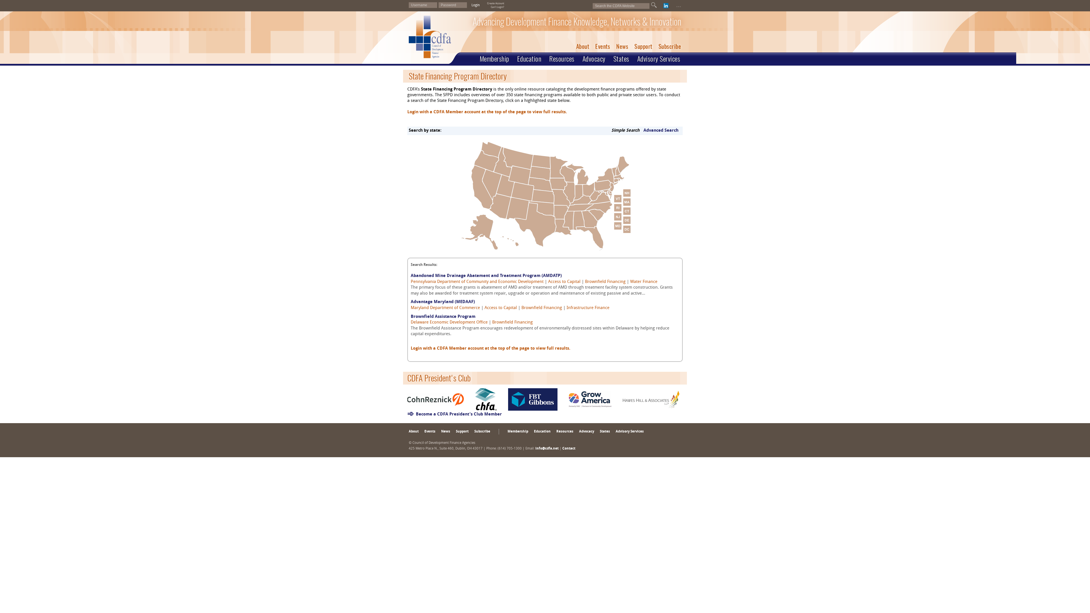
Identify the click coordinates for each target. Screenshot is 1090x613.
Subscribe (670, 46)
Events (602, 46)
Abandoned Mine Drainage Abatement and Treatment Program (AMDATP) (486, 276)
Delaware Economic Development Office (449, 322)
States (621, 58)
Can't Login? (497, 7)
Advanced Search (660, 131)
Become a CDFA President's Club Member (459, 414)
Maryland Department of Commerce (445, 308)
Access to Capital (564, 282)
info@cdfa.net (547, 448)
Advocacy (593, 58)
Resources (562, 58)
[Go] (654, 5)
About (582, 46)
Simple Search (625, 131)
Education (529, 58)
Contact (568, 448)
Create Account (495, 3)
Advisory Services (658, 58)
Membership (494, 58)
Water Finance (643, 282)
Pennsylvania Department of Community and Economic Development (477, 282)
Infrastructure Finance (588, 308)
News (622, 46)
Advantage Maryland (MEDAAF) (443, 302)
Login (475, 5)
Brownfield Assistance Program (443, 317)
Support (643, 46)
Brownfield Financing (605, 282)
